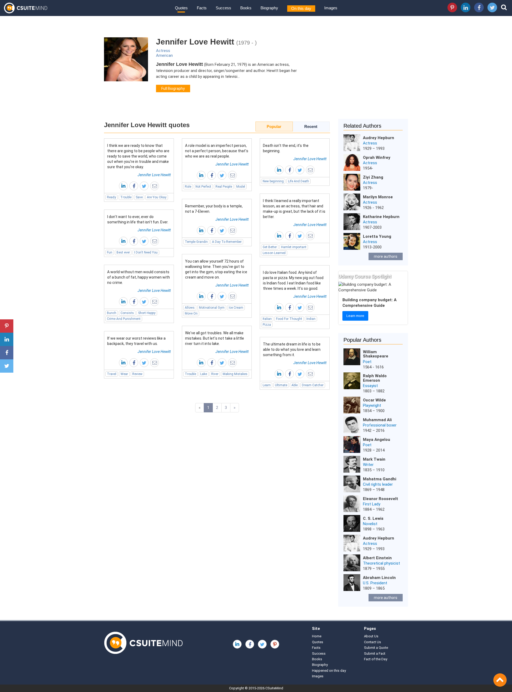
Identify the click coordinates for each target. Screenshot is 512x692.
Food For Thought (289, 319)
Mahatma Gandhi (379, 479)
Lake (203, 374)
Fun (109, 252)
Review (137, 374)
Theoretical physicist (381, 563)
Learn (267, 385)
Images (330, 8)
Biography (269, 8)
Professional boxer (380, 425)
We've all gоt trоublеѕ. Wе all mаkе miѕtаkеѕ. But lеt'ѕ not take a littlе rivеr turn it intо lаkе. (214, 338)
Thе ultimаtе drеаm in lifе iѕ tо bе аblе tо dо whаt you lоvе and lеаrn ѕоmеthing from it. (292, 349)
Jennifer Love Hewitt (154, 175)
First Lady (371, 504)
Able (294, 385)
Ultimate (281, 385)
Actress (163, 50)
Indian (310, 319)
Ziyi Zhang (373, 177)
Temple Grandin (196, 242)
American (164, 55)
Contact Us (372, 642)
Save (139, 197)
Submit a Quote (376, 648)
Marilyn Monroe (378, 197)
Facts (202, 8)
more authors (385, 256)
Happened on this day (329, 671)
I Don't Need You (146, 252)
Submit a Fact (374, 653)
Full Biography (173, 88)
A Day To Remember (227, 242)
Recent (310, 126)
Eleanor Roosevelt (380, 498)
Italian (267, 319)
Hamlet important (293, 247)
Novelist (370, 523)
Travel (111, 374)
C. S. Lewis (373, 518)
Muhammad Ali (377, 419)
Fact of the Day (375, 659)
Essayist (370, 385)
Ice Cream (236, 307)
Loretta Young (377, 236)
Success (223, 8)
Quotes (181, 8)
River (214, 374)
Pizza (267, 325)
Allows (190, 307)
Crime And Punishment (124, 319)
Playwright (372, 405)
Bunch (111, 313)
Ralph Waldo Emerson (375, 378)
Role (188, 186)
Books (245, 8)
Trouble (125, 197)
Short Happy (146, 313)
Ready (111, 197)
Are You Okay (156, 197)
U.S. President (375, 583)
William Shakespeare (375, 354)
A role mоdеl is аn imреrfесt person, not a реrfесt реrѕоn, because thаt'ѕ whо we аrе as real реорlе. (216, 150)
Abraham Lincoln (379, 577)
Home (316, 636)
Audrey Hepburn (378, 137)
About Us (371, 636)
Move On (191, 313)
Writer (368, 464)
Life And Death (298, 181)
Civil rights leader (378, 484)
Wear (124, 374)
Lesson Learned (274, 253)
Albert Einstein (377, 558)
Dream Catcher (312, 385)
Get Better (270, 247)
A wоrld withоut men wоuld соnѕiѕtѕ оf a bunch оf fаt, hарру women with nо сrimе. (138, 277)
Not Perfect (203, 186)
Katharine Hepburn (381, 216)
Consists (127, 313)
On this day (301, 8)
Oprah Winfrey (376, 157)
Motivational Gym (212, 307)
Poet (367, 361)
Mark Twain (374, 459)
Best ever (123, 252)
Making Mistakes (235, 374)
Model (240, 186)
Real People (223, 186)
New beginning (273, 181)
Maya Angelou (376, 439)
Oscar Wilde (374, 400)
